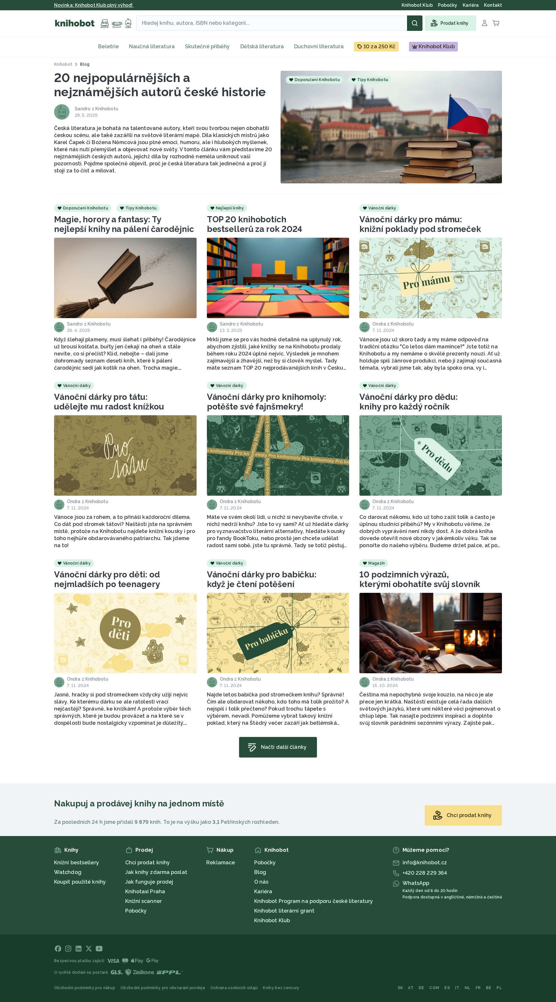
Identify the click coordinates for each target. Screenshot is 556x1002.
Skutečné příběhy (207, 46)
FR (478, 988)
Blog (260, 872)
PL (499, 988)
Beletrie (108, 46)
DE (421, 988)
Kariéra (263, 891)
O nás (261, 882)
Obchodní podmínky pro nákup (84, 988)
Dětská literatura (262, 46)
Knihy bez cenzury (281, 988)
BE (489, 988)
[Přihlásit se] (484, 23)
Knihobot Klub (272, 920)
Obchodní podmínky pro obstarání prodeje (162, 988)
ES (447, 988)
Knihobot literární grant (284, 911)
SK (400, 988)
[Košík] (496, 23)
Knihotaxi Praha (145, 891)
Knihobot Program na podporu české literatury (313, 901)
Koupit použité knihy (80, 882)
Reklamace (220, 863)
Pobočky (136, 911)
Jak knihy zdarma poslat (156, 872)
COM (434, 988)
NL (468, 988)
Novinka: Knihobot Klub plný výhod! (94, 5)
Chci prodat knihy (147, 863)
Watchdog (67, 872)
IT (457, 988)
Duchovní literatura (319, 46)
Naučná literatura (152, 46)
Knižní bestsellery (76, 863)
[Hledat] (414, 23)
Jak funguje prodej (149, 882)
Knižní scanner (143, 901)
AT (410, 988)
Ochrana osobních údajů (234, 988)
